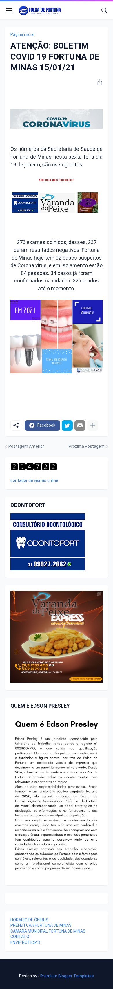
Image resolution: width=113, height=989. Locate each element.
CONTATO (19, 936)
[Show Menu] (9, 10)
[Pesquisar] (104, 10)
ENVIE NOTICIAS (25, 942)
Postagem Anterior (26, 446)
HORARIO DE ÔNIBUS (29, 920)
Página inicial (22, 34)
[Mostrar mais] (92, 425)
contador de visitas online (34, 480)
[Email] (79, 425)
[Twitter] (67, 425)
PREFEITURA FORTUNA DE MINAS (41, 925)
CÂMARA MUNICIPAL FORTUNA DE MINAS (47, 931)
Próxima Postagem (87, 446)
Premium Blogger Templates (67, 976)
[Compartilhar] (98, 82)
